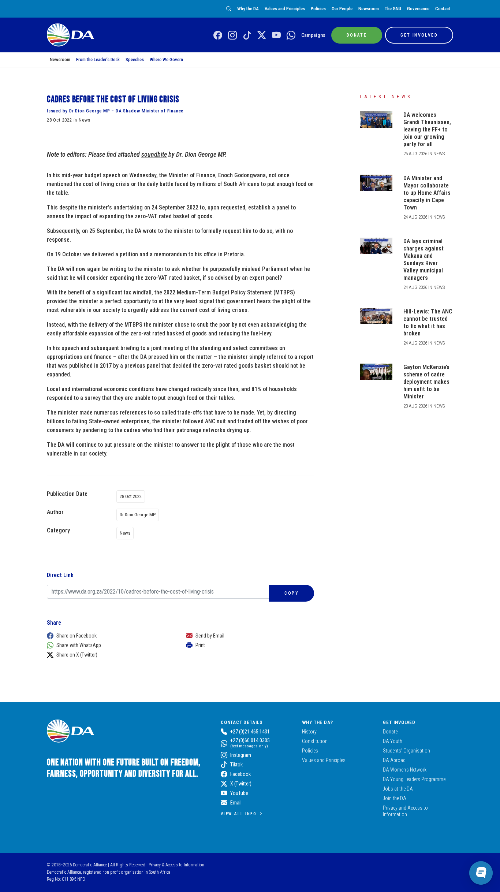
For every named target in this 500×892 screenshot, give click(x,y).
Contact (442, 8)
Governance (418, 8)
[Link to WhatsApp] (291, 35)
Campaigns (313, 35)
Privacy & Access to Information (176, 864)
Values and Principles (285, 8)
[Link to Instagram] (232, 35)
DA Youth (392, 741)
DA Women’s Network (404, 770)
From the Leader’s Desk (98, 59)
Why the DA (248, 8)
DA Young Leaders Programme (414, 779)
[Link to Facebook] (217, 35)
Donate (390, 732)
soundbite (154, 154)
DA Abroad (394, 760)
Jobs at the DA (398, 789)
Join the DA (394, 798)
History (309, 732)
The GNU (393, 8)
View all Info (239, 813)
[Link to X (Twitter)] (261, 35)
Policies (318, 8)
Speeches (135, 59)
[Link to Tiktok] (247, 35)
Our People (342, 8)
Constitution (315, 741)
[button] (109, 635)
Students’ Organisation (406, 751)
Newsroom (368, 8)
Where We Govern (166, 59)
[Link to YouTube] (276, 35)
